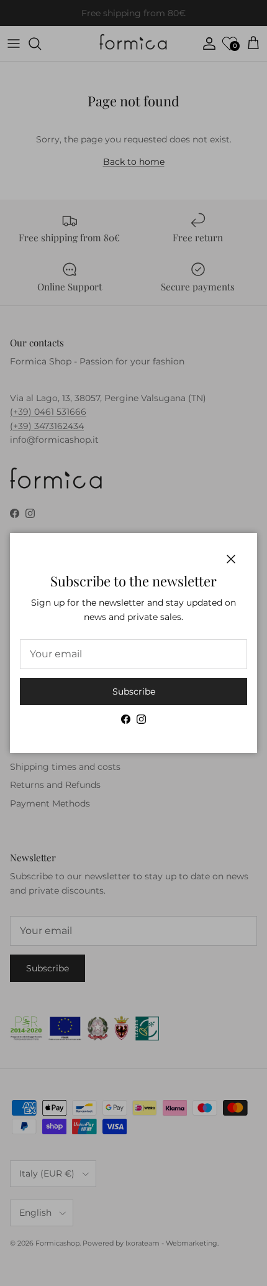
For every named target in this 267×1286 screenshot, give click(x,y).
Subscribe (133, 691)
